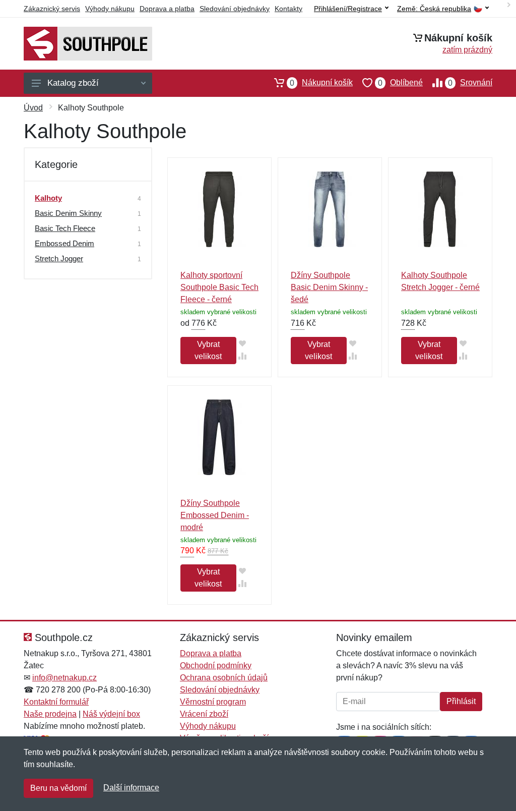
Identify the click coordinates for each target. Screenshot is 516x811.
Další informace (131, 787)
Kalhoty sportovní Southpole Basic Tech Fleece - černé (219, 287)
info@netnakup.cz (64, 677)
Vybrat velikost (208, 350)
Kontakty (288, 9)
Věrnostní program (213, 702)
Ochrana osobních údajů (224, 677)
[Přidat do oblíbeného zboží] (242, 343)
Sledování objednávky (235, 9)
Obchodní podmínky (215, 665)
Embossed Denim (64, 243)
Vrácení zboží (204, 714)
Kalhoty (48, 198)
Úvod (33, 107)
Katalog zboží (73, 83)
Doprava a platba (167, 9)
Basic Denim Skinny (68, 213)
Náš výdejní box (111, 714)
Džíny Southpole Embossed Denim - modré (214, 515)
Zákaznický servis (52, 9)
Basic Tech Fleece (65, 228)
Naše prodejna (50, 714)
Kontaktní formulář (56, 702)
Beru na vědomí (58, 788)
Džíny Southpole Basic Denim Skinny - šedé (329, 287)
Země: (434, 9)
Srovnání (470, 82)
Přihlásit (461, 701)
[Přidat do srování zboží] (242, 356)
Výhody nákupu (110, 9)
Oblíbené (400, 82)
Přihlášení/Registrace (348, 8)
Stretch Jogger (59, 258)
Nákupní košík (321, 82)
